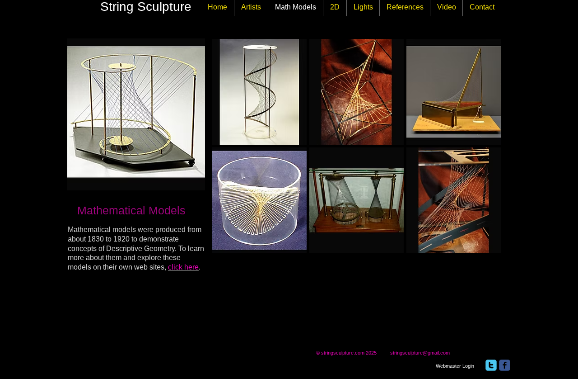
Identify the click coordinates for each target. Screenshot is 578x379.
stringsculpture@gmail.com (420, 352)
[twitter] (491, 365)
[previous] (231, 154)
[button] (259, 92)
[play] (482, 246)
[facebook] (504, 365)
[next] (481, 154)
